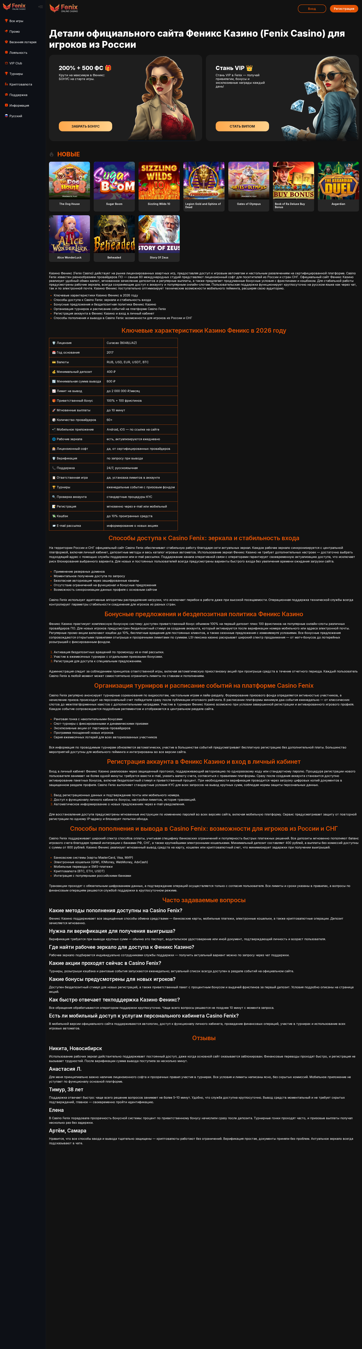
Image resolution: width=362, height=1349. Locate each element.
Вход (312, 9)
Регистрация (344, 9)
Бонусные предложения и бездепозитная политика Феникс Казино (105, 304)
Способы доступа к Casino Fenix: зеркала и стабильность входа (102, 300)
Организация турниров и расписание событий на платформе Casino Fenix (110, 309)
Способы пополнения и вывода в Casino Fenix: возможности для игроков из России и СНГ (123, 318)
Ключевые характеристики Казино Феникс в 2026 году (96, 295)
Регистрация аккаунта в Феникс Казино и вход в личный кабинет (104, 313)
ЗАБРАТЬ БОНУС (85, 126)
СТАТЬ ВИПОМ (242, 126)
